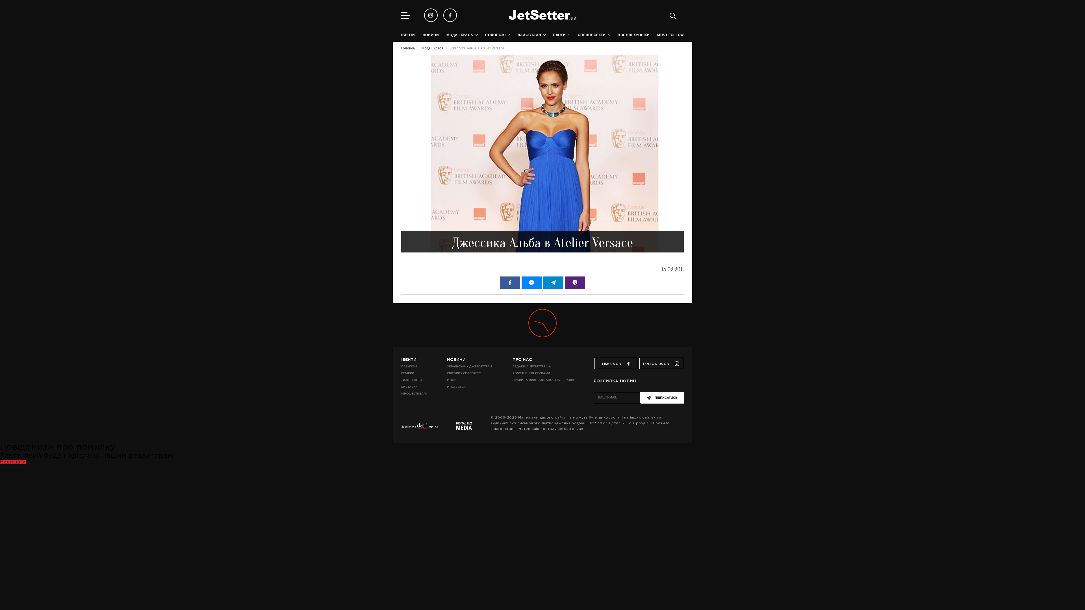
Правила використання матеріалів (543, 380)
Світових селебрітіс (464, 373)
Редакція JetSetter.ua (532, 366)
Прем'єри (409, 366)
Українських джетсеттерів (469, 366)
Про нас (522, 359)
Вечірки (407, 373)
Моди (452, 380)
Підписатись (666, 397)
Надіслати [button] (13, 462)
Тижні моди (411, 380)
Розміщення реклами (531, 373)
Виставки (409, 386)
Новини (456, 359)
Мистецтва (456, 386)
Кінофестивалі (414, 393)
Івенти (408, 359)
